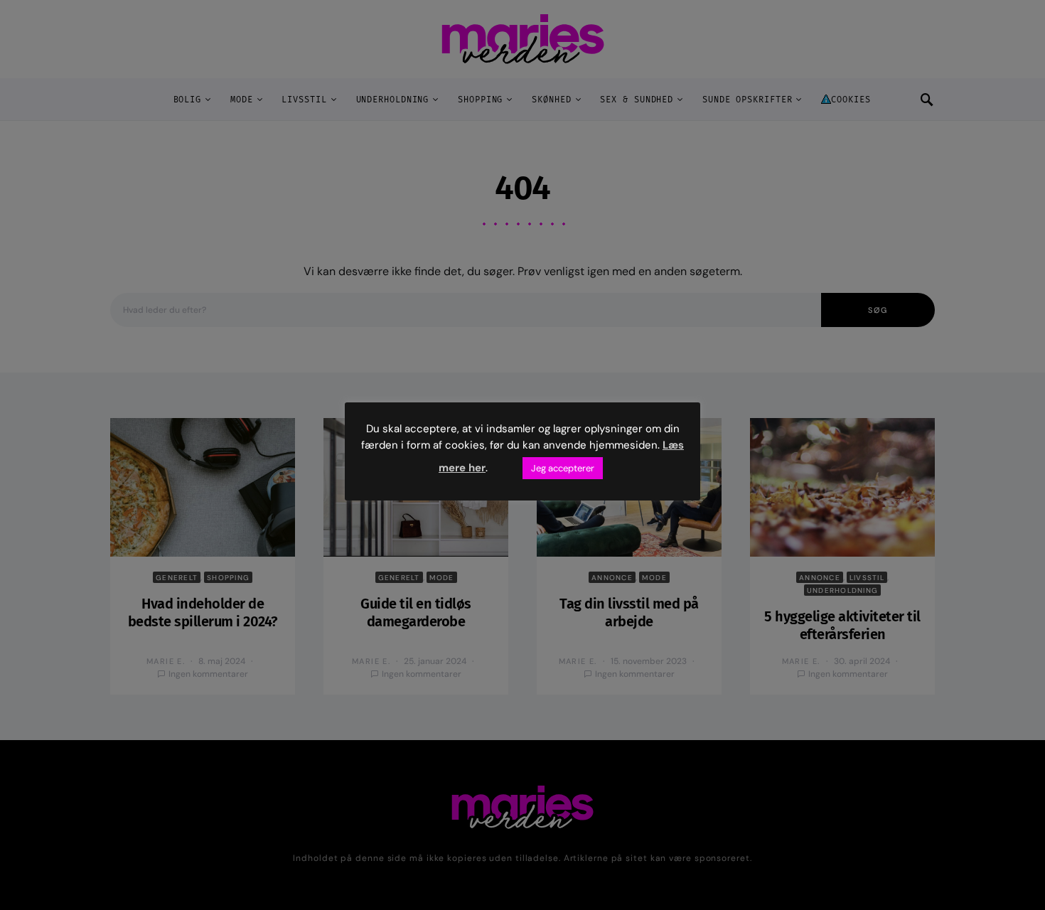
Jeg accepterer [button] (562, 468)
